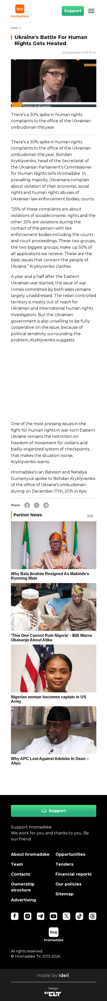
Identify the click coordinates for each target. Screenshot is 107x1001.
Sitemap (64, 894)
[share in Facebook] (27, 505)
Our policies (68, 884)
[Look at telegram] (40, 916)
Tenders (64, 864)
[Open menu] (91, 11)
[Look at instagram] (27, 916)
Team (17, 864)
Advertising (23, 900)
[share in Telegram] (46, 505)
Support (72, 10)
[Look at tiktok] (79, 916)
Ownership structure (22, 887)
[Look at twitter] (66, 916)
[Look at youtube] (53, 916)
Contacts (20, 874)
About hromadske (30, 854)
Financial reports (73, 874)
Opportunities (70, 854)
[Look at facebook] (14, 916)
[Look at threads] (92, 916)
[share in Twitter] (36, 505)
